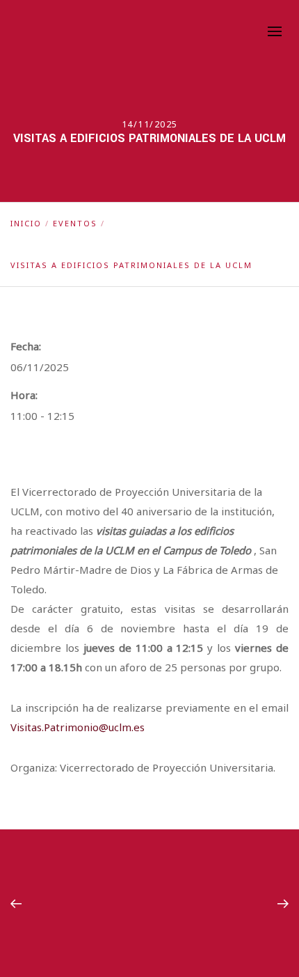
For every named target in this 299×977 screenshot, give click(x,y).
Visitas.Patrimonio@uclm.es (77, 727)
